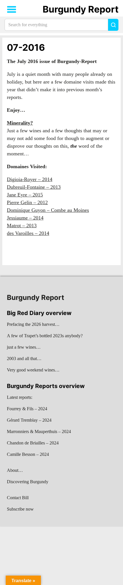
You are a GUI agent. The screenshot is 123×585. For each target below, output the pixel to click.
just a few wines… (24, 347)
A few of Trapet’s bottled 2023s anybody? (45, 335)
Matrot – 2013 (22, 225)
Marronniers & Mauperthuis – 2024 (39, 431)
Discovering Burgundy (27, 481)
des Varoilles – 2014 (28, 233)
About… (15, 470)
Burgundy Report (80, 9)
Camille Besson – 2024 (28, 454)
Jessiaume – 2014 (25, 218)
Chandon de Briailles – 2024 (33, 442)
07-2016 (26, 47)
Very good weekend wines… (33, 369)
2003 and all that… (24, 358)
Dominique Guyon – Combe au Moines (48, 210)
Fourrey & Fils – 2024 (27, 408)
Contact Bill (18, 497)
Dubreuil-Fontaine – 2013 (34, 187)
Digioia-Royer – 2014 (29, 179)
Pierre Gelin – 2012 (27, 202)
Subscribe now (20, 509)
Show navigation (12, 9)
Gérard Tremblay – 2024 (29, 420)
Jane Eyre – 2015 (25, 195)
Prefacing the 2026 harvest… (33, 324)
